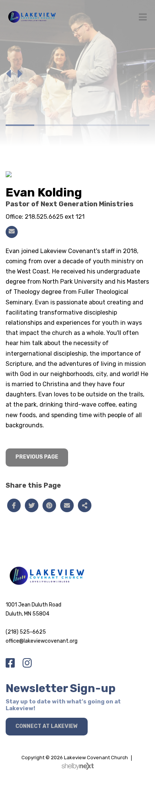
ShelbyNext (78, 766)
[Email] (12, 232)
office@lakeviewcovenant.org (42, 641)
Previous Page (36, 457)
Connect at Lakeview (46, 726)
